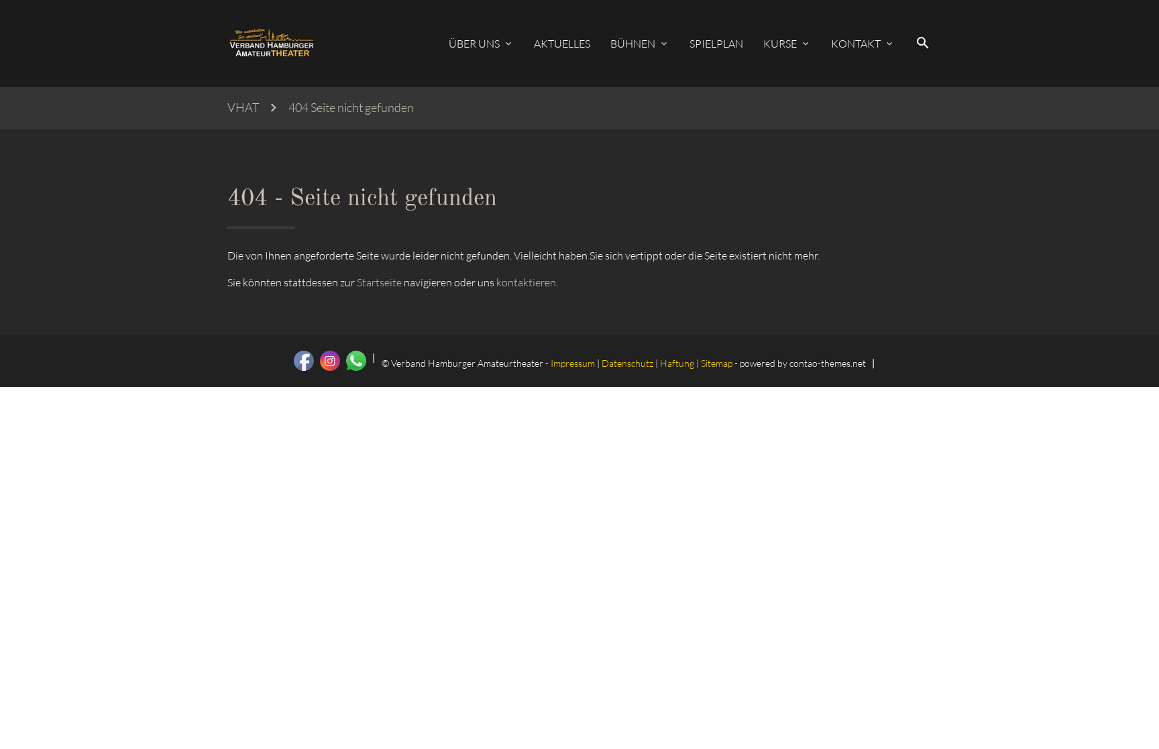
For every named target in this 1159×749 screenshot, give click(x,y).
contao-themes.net (827, 363)
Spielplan (716, 43)
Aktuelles (562, 43)
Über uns (474, 43)
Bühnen (632, 43)
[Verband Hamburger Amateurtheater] (271, 43)
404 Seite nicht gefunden (351, 108)
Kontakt (856, 43)
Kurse (780, 43)
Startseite (379, 282)
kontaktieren (526, 282)
